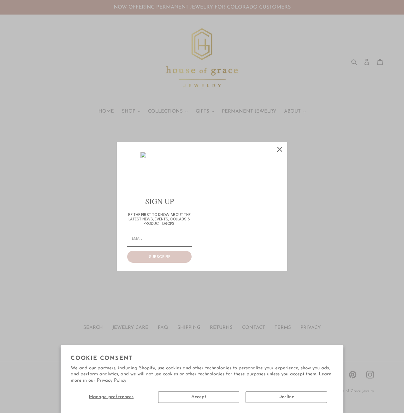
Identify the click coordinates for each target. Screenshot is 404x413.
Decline (286, 397)
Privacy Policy (111, 380)
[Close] (279, 149)
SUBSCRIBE (159, 256)
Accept (198, 397)
